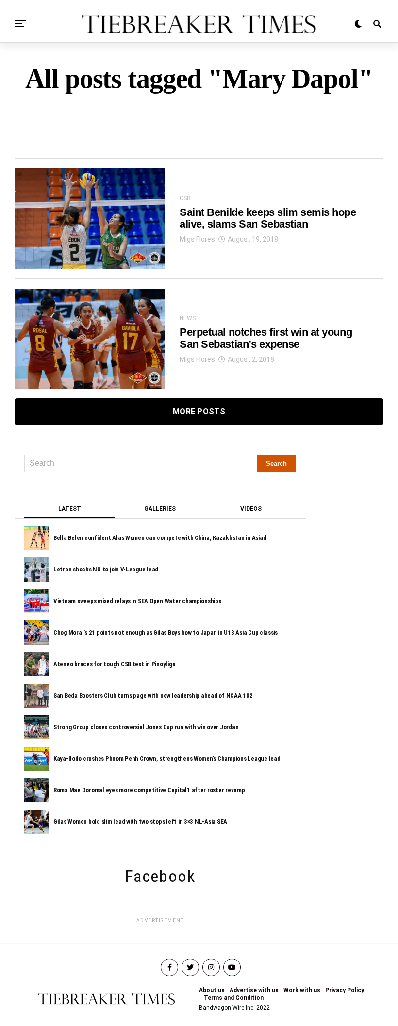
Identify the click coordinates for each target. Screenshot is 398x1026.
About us (212, 990)
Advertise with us (254, 990)
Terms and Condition (234, 997)
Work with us (301, 990)
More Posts (199, 411)
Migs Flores (197, 239)
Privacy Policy (344, 990)
